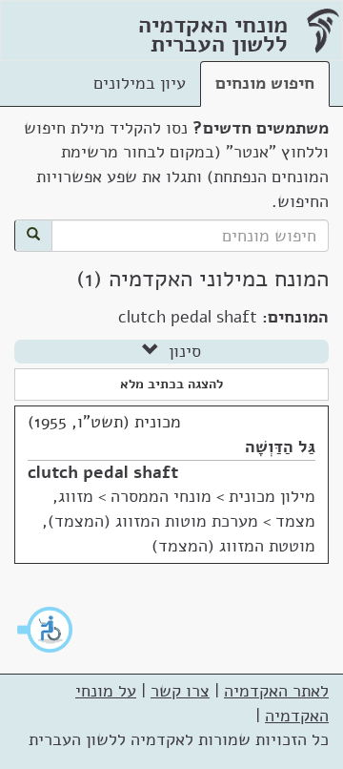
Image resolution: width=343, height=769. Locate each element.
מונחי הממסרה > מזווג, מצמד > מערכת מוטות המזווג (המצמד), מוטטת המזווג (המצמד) (178, 520)
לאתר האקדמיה (276, 690)
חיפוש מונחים (264, 83)
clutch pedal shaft (103, 472)
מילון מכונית (272, 496)
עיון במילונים (139, 83)
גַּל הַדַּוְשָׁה (280, 446)
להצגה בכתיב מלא (171, 384)
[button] (45, 630)
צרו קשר (180, 690)
